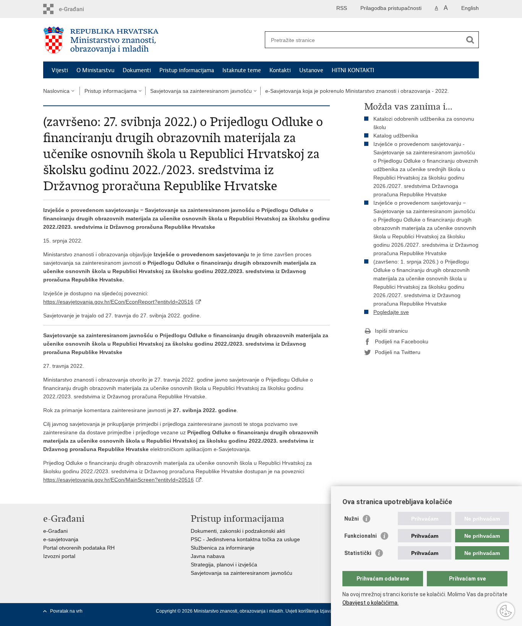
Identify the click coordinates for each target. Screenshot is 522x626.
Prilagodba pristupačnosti (390, 8)
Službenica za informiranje (223, 548)
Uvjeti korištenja (302, 611)
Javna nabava (208, 556)
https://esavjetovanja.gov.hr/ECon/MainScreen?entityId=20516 (118, 480)
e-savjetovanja (60, 539)
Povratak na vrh (66, 611)
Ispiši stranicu (391, 331)
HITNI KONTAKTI (353, 70)
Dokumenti (137, 70)
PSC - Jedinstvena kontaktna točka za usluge (245, 539)
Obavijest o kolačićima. (370, 603)
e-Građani (55, 531)
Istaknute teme (241, 70)
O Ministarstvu (95, 70)
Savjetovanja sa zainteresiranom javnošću (201, 91)
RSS (341, 8)
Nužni (351, 519)
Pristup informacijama (186, 70)
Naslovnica (56, 91)
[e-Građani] (76, 9)
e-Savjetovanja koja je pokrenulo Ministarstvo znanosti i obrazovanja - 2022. (357, 91)
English (470, 8)
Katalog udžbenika (395, 136)
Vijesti (60, 70)
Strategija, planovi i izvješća (224, 564)
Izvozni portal (59, 556)
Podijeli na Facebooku (401, 341)
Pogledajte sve (391, 312)
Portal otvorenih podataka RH (79, 548)
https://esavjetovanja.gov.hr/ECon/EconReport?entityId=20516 (118, 302)
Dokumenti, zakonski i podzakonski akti (238, 531)
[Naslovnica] (152, 40)
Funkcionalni (360, 536)
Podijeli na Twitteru (397, 352)
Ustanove (311, 70)
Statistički (357, 553)
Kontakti (280, 70)
